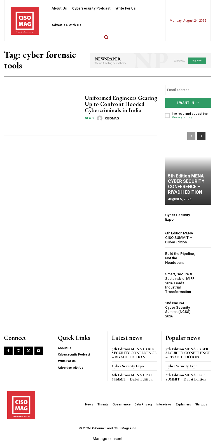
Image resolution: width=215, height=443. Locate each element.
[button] (106, 48)
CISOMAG (112, 130)
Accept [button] (56, 430)
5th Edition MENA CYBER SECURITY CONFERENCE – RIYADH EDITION (186, 195)
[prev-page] (191, 147)
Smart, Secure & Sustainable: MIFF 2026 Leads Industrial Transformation (179, 294)
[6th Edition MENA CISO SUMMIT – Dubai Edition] (204, 249)
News (89, 129)
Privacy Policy (182, 129)
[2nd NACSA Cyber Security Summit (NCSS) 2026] (204, 319)
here (158, 5)
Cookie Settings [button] (25, 430)
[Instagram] (18, 362)
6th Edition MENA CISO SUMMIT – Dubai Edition (179, 249)
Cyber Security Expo (128, 377)
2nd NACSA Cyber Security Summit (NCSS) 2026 (177, 321)
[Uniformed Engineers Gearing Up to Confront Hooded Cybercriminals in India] (42, 119)
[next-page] (201, 147)
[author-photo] (100, 130)
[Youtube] (38, 362)
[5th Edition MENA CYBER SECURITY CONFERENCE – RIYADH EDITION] (188, 177)
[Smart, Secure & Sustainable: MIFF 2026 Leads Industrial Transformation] (204, 290)
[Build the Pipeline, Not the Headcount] (204, 269)
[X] (28, 362)
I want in (185, 114)
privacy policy (142, 412)
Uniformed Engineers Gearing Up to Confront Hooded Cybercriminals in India (121, 115)
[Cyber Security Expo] (204, 229)
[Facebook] (8, 362)
